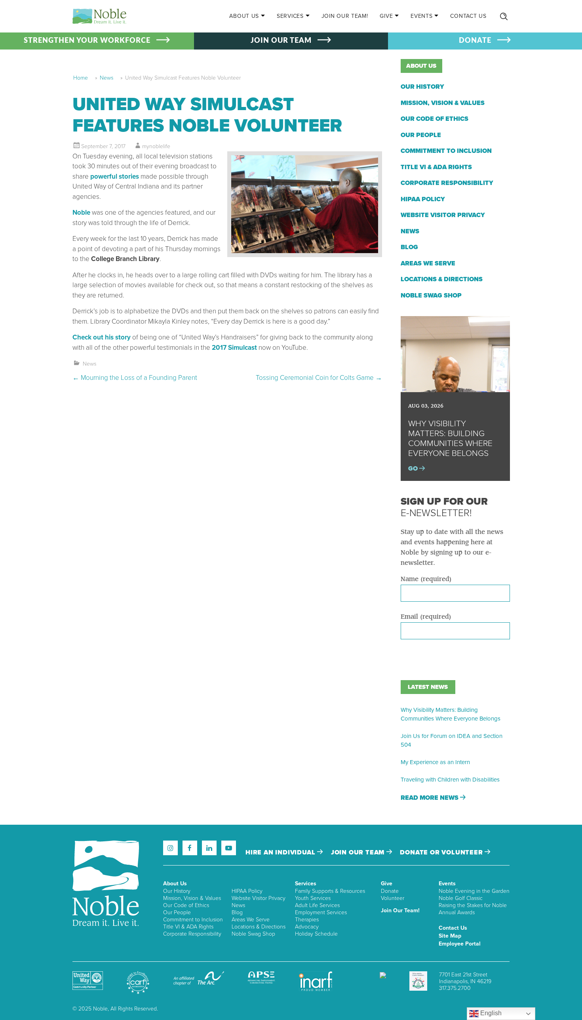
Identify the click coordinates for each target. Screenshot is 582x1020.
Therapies (307, 919)
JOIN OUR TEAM (281, 40)
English (490, 1013)
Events (421, 16)
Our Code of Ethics (434, 119)
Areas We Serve (428, 263)
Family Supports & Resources (330, 891)
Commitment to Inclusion (446, 151)
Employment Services (321, 912)
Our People (421, 135)
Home (80, 77)
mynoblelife (156, 146)
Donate (390, 891)
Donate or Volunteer (442, 852)
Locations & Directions (442, 279)
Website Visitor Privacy (443, 215)
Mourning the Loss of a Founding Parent (134, 378)
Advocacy (307, 926)
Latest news (428, 686)
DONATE (475, 40)
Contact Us (468, 16)
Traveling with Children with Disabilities (450, 779)
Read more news (430, 798)
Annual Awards (457, 912)
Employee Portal (460, 943)
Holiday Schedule (316, 933)
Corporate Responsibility (447, 183)
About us (421, 65)
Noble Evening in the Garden (474, 891)
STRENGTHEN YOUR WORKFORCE (87, 40)
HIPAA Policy (423, 199)
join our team (358, 852)
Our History (422, 87)
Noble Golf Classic (461, 898)
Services (290, 16)
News (106, 77)
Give (386, 16)
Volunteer (392, 898)
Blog (409, 247)
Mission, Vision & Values (443, 103)
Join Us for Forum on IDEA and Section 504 (451, 740)
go (413, 469)
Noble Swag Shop (431, 295)
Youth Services (313, 898)
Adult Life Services (317, 905)
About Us (244, 16)
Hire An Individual (281, 852)
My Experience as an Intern (435, 762)
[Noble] (99, 16)
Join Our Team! (344, 16)
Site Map (450, 935)
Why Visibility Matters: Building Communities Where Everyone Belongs (450, 714)
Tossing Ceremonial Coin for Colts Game (319, 378)
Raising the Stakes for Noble (473, 905)
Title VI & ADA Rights (436, 167)
